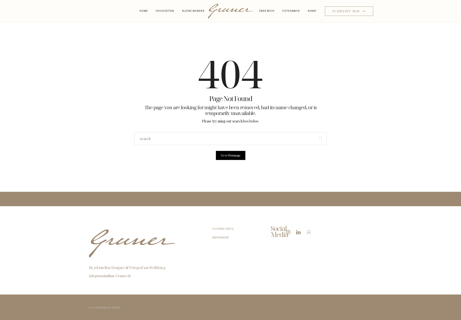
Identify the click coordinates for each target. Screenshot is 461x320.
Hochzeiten (165, 11)
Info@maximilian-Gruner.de (110, 276)
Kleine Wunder (193, 11)
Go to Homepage (230, 155)
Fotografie (291, 11)
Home (144, 11)
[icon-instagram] (289, 232)
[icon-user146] (310, 232)
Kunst (312, 11)
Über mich (266, 11)
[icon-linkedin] (299, 232)
